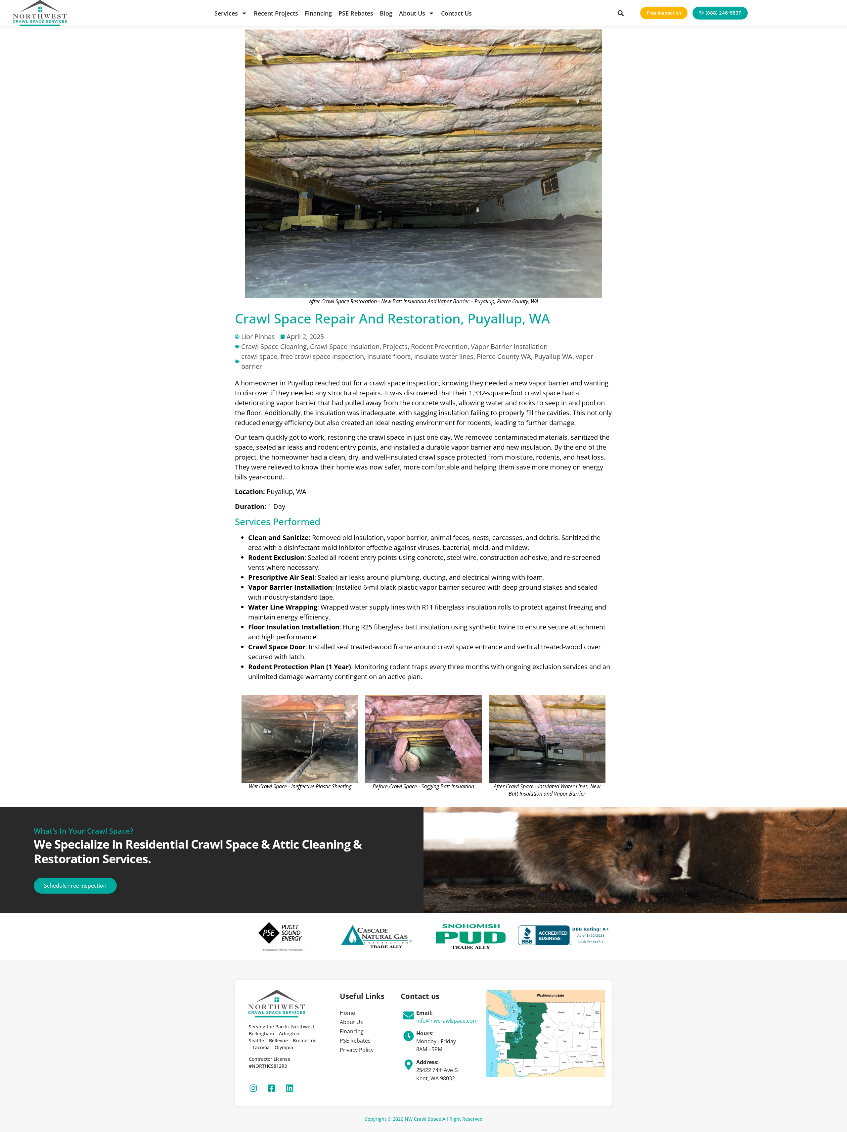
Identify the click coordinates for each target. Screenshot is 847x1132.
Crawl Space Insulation (344, 346)
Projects (395, 346)
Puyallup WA (553, 356)
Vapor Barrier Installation (509, 346)
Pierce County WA (504, 356)
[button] (620, 13)
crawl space (259, 356)
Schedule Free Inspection (75, 885)
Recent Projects (276, 13)
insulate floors (389, 356)
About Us (412, 13)
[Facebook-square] (271, 1088)
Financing (318, 13)
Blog (386, 13)
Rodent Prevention (439, 346)
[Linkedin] (289, 1088)
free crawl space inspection (322, 356)
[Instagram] (253, 1088)
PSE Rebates (355, 13)
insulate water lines (443, 356)
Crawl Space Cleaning (274, 346)
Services (226, 13)
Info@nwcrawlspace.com (447, 1020)
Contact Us (456, 13)
